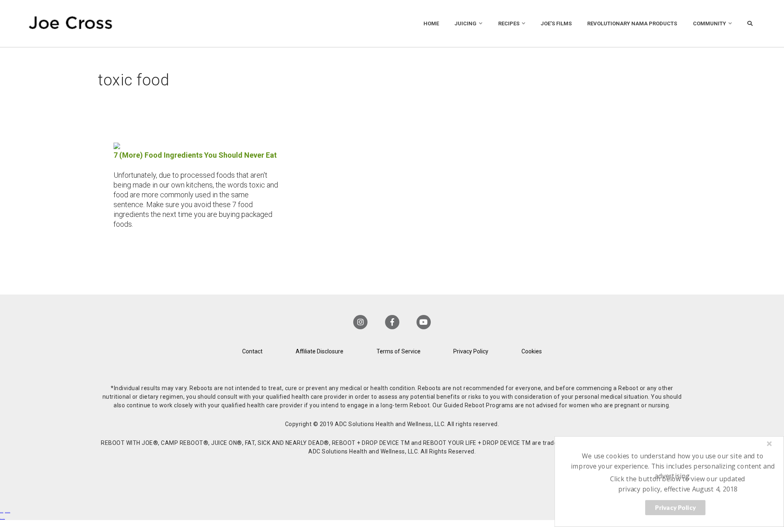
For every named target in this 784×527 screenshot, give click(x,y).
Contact (252, 351)
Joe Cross (70, 23)
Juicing (465, 23)
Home (431, 23)
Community (709, 23)
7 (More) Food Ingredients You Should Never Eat (195, 155)
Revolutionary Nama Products (632, 23)
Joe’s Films (556, 23)
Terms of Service (398, 351)
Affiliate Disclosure (319, 351)
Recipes (508, 23)
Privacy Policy (470, 351)
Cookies (531, 351)
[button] (673, 466)
